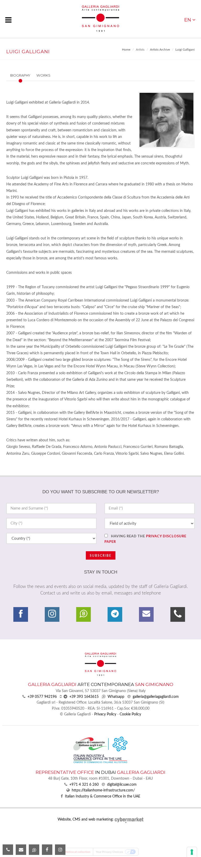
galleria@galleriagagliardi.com (156, 697)
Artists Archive (160, 49)
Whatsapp (116, 697)
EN (187, 20)
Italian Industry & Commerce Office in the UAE (102, 796)
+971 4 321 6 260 (84, 784)
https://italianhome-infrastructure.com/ (103, 790)
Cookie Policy (130, 714)
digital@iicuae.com (122, 784)
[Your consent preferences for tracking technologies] (192, 852)
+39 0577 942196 (42, 697)
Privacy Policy (105, 714)
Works (43, 75)
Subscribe (100, 555)
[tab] (30, 75)
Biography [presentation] (20, 75)
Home (126, 49)
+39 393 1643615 (84, 697)
